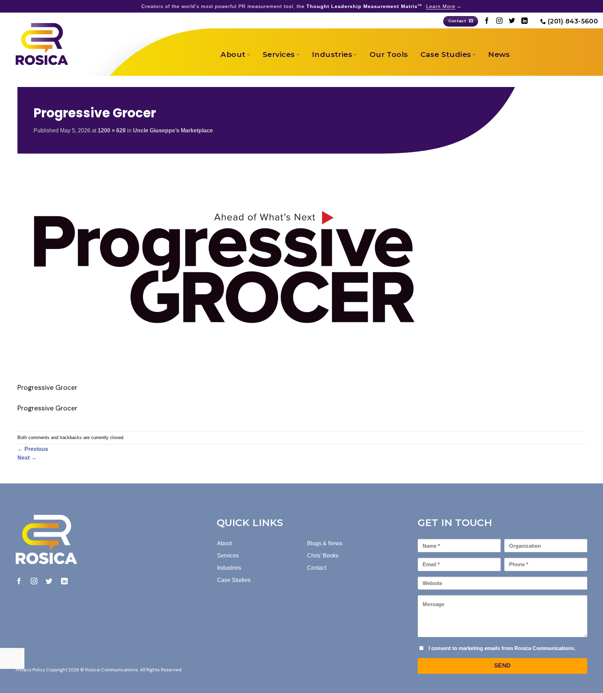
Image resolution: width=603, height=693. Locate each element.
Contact (316, 568)
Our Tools (389, 54)
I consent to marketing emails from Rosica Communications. (502, 648)
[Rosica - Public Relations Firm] (42, 44)
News (499, 54)
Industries (332, 54)
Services (279, 54)
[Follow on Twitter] (512, 21)
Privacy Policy (30, 670)
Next (27, 458)
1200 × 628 (112, 130)
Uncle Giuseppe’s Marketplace (173, 130)
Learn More (440, 6)
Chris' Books (322, 556)
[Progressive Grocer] (226, 271)
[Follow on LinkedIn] (524, 21)
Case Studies (445, 54)
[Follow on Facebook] (487, 21)
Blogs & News (324, 543)
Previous (32, 449)
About (233, 54)
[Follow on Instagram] (499, 21)
